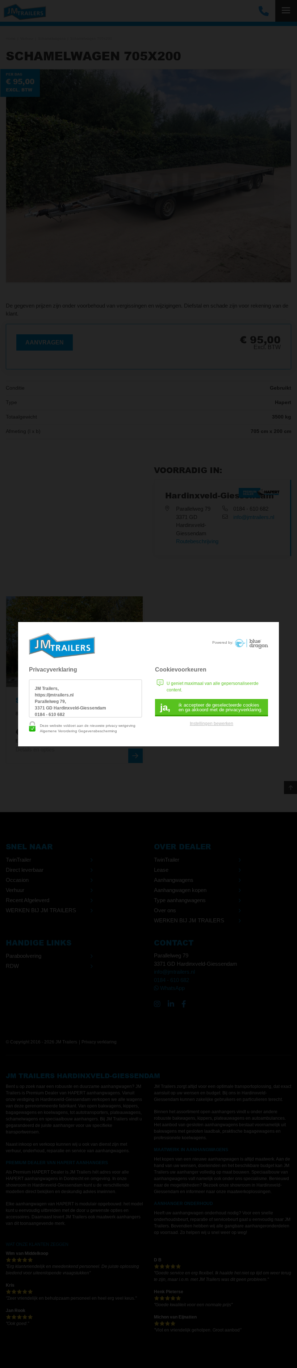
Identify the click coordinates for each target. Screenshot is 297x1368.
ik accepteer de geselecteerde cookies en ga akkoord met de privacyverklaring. (211, 707)
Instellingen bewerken (211, 723)
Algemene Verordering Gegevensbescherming (78, 731)
